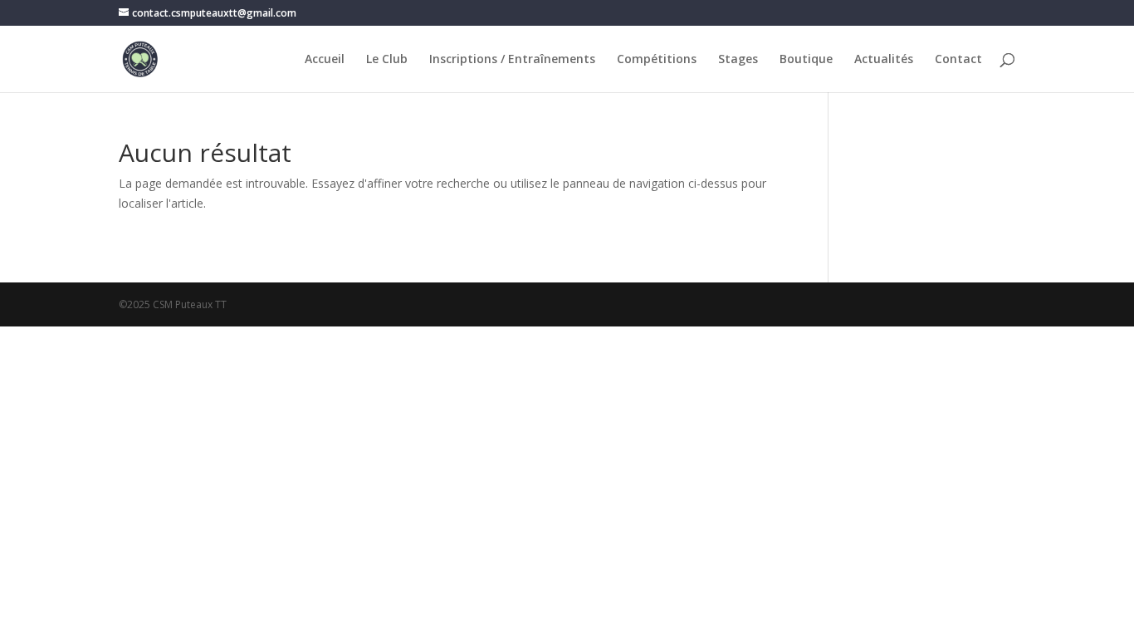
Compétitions (657, 59)
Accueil (325, 59)
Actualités (883, 59)
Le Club (387, 59)
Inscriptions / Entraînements (512, 59)
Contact (958, 59)
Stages (738, 59)
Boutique (806, 59)
